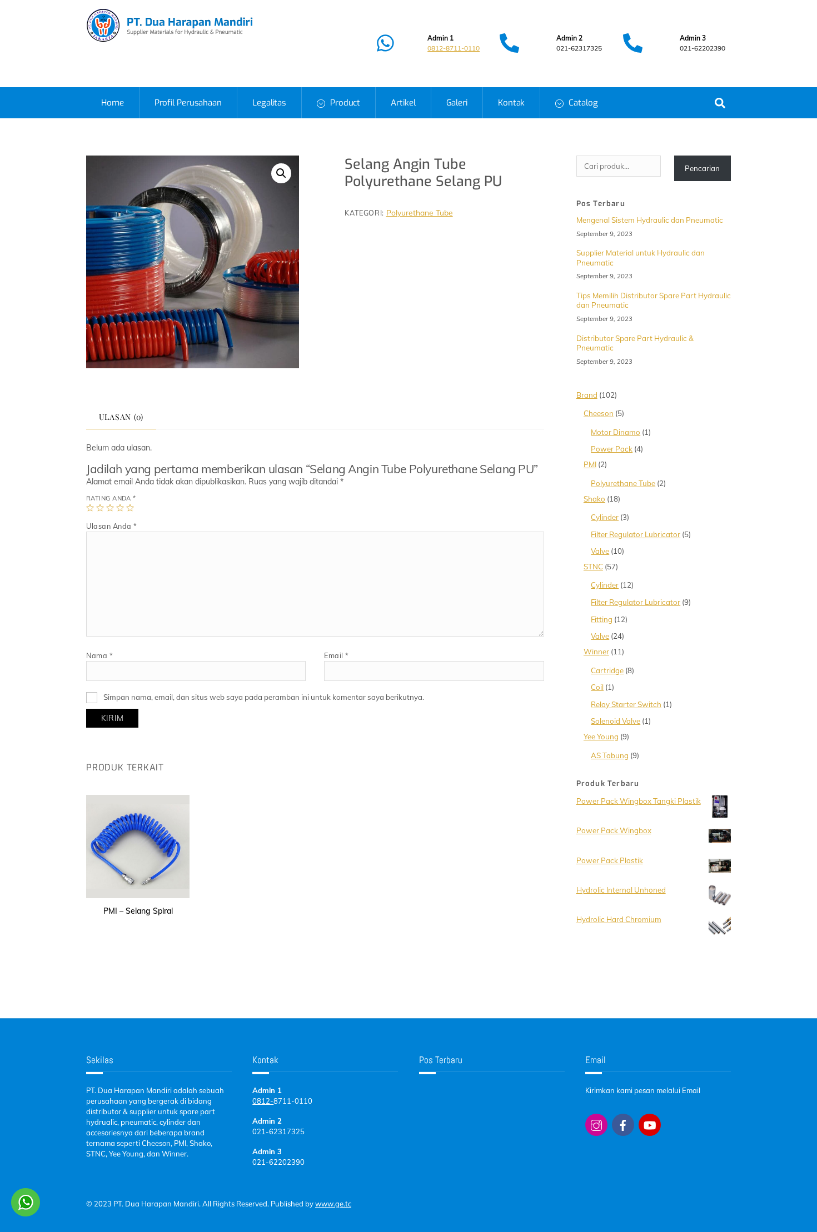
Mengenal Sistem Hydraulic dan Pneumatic (649, 220)
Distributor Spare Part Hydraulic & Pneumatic (635, 343)
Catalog (581, 102)
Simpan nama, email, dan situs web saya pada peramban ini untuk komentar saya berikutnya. (263, 697)
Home (112, 102)
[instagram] (596, 1123)
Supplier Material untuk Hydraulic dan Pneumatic (640, 257)
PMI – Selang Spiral (138, 911)
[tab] (121, 417)
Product (344, 102)
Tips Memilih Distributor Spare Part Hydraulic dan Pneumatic (653, 300)
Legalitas (269, 102)
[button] (281, 173)
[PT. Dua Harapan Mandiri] (169, 38)
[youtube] (650, 1123)
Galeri (456, 102)
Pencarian (702, 168)
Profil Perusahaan (188, 102)
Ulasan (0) (121, 417)
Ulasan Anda (111, 526)
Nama (99, 655)
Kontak (511, 102)
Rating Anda (111, 498)
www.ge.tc (333, 1203)
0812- (262, 1100)
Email (336, 655)
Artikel (403, 102)
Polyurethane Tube (419, 212)
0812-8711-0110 (453, 48)
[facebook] (623, 1123)
